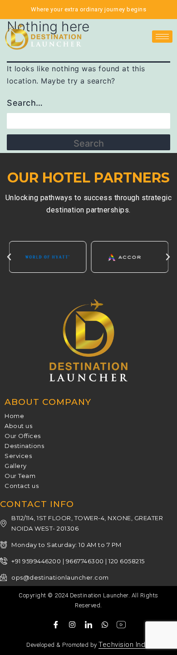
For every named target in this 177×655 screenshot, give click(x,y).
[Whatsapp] (105, 625)
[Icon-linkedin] (88, 625)
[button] (9, 256)
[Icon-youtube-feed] (121, 625)
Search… (25, 103)
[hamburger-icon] (162, 36)
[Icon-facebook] (56, 625)
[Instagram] (72, 625)
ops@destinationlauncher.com (60, 577)
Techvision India (124, 644)
